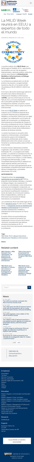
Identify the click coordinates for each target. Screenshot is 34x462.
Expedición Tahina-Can (7, 426)
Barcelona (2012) (11, 204)
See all (3, 431)
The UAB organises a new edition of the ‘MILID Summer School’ (16, 314)
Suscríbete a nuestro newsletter (17, 441)
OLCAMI (3, 427)
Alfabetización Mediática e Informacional (14, 238)
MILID (11, 236)
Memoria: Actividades (7, 379)
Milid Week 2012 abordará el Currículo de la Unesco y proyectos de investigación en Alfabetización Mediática (8, 270)
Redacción (11, 37)
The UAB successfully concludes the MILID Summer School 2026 (15, 301)
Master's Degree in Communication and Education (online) (15, 394)
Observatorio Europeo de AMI (10, 429)
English (30, 14)
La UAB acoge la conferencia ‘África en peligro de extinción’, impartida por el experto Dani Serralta (16, 330)
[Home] (9, 3)
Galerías (3, 386)
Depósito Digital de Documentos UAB (12, 380)
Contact (3, 387)
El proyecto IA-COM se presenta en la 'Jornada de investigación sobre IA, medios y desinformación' (17, 337)
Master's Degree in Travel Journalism (12, 397)
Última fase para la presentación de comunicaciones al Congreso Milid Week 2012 (25, 254)
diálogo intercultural (19, 236)
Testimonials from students (9, 413)
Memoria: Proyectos (7, 377)
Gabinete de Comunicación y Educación (15, 353)
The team (4, 375)
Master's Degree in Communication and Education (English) (15, 401)
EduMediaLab (5, 419)
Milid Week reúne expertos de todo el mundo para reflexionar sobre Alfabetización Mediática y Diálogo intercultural (24, 270)
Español (25, 14)
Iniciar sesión (10, 14)
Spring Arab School (7, 411)
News (3, 384)
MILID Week (13, 110)
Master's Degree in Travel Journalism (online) (14, 399)
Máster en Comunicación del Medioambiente (14, 408)
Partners (3, 382)
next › (19, 342)
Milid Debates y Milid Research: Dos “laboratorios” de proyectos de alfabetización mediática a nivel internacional (8, 256)
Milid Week (4, 236)
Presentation (5, 373)
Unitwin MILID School (7, 410)
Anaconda (19, 458)
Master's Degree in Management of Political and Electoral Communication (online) (15, 405)
